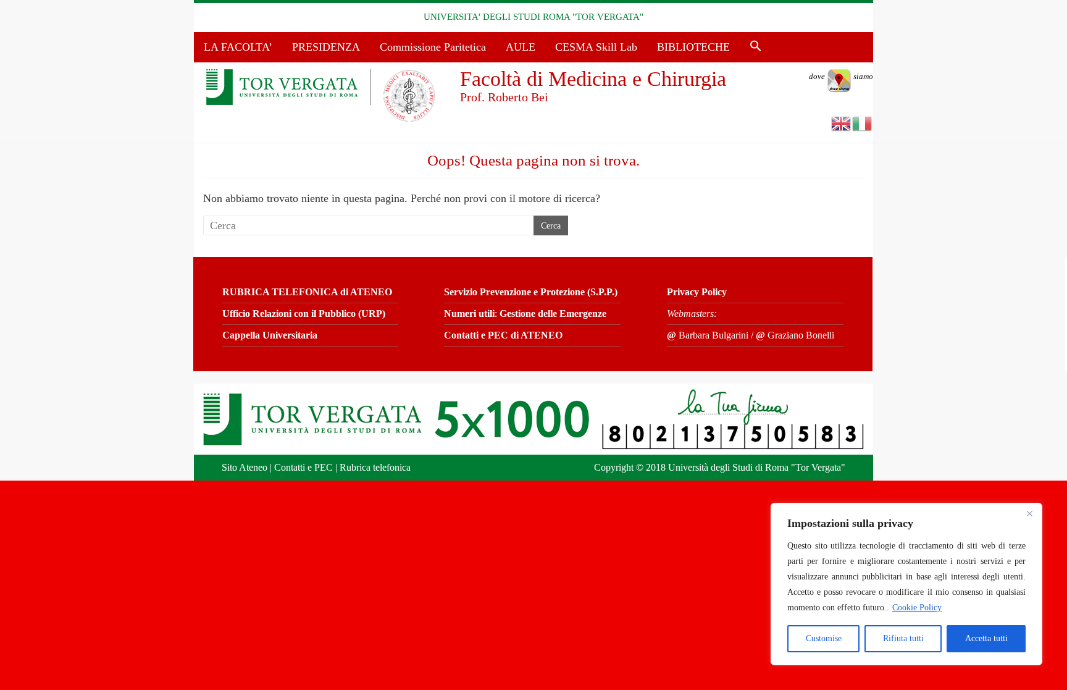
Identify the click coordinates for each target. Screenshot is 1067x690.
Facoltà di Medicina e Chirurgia (593, 78)
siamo (841, 76)
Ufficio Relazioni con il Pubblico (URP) (303, 313)
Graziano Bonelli (795, 335)
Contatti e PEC (303, 467)
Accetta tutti (986, 638)
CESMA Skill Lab (596, 47)
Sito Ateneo (244, 467)
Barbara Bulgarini (707, 335)
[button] (756, 46)
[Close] (1029, 513)
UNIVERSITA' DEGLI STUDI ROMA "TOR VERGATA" (533, 17)
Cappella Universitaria (269, 335)
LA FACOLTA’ (238, 47)
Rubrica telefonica (375, 467)
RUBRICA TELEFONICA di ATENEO (307, 292)
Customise (824, 638)
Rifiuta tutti (903, 638)
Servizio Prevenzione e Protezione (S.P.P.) (530, 292)
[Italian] (862, 122)
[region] (906, 584)
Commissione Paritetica (433, 47)
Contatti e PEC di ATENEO (503, 335)
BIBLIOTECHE (693, 47)
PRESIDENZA (326, 47)
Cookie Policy (917, 607)
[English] (841, 122)
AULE (520, 47)
